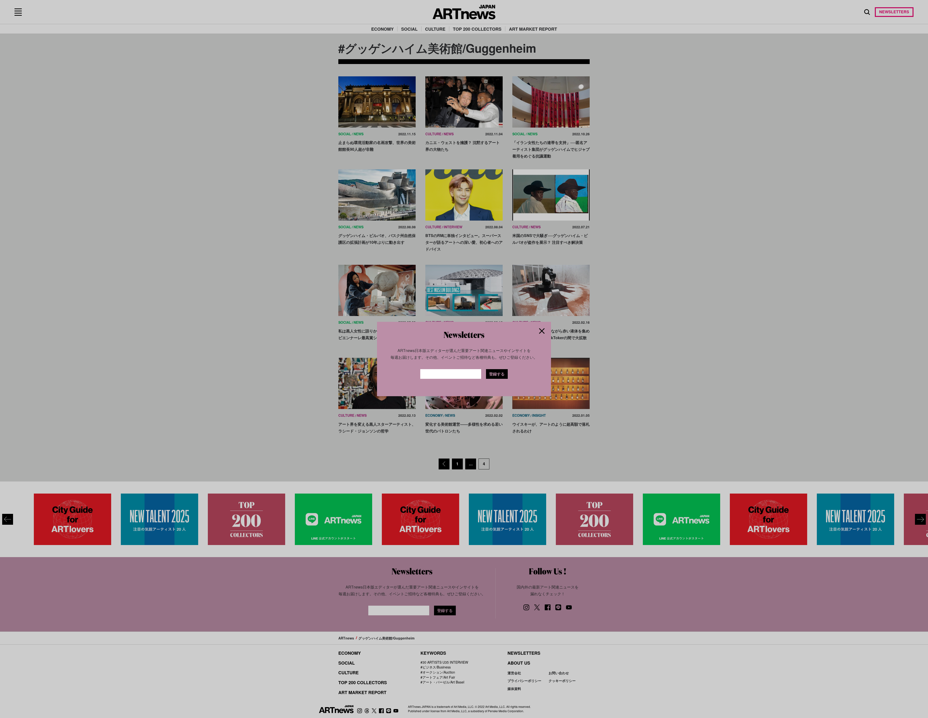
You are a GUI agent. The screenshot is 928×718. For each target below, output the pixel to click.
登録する (497, 374)
